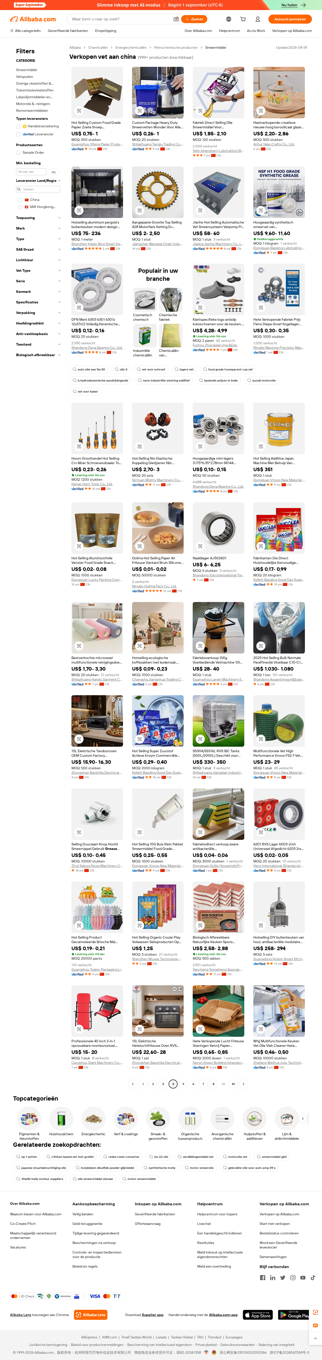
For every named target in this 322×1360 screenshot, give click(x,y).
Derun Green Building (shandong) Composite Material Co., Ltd (218, 1063)
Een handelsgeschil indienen (219, 1233)
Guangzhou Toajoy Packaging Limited (97, 969)
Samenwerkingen (273, 1257)
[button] (176, 19)
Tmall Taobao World (136, 1337)
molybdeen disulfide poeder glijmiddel (107, 1168)
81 (233, 1084)
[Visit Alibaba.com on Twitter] (283, 1278)
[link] (315, 1312)
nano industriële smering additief (166, 380)
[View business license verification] (206, 1352)
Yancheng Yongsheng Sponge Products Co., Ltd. (218, 969)
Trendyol (214, 1337)
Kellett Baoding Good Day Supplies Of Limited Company (279, 580)
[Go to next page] (243, 1084)
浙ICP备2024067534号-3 (289, 1352)
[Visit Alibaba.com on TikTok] (313, 1278)
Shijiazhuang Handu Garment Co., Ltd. (97, 679)
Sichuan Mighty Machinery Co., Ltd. (158, 480)
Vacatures (18, 1247)
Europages (234, 1337)
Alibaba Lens (20, 1315)
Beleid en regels (85, 1266)
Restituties (205, 1243)
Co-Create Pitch (23, 1224)
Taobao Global (182, 1337)
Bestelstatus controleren (279, 1233)
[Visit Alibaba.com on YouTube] (303, 1278)
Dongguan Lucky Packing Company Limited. (97, 580)
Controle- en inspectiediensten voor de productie (97, 1254)
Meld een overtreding (214, 1266)
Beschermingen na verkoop (94, 1243)
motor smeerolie (202, 1168)
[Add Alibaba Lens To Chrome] (90, 1315)
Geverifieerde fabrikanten (155, 1214)
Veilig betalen (82, 1214)
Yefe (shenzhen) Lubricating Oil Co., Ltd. (218, 151)
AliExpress (89, 1337)
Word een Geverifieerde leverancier (278, 1245)
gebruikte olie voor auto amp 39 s (251, 1168)
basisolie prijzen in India (221, 380)
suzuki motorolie (264, 380)
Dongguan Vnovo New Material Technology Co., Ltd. (279, 480)
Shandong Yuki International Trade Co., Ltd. (218, 575)
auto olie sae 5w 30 (91, 369)
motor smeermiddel (142, 1179)
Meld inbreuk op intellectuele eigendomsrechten (220, 1254)
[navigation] (38, 566)
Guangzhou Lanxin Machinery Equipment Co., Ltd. (218, 679)
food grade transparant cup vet (230, 369)
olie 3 (123, 369)
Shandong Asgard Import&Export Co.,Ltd (279, 679)
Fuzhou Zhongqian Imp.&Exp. (215, 345)
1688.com (109, 1337)
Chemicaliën (98, 47)
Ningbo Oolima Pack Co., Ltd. (154, 586)
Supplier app (153, 1315)
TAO (200, 1337)
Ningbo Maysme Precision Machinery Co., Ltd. (279, 348)
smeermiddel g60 (274, 1157)
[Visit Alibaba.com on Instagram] (293, 1278)
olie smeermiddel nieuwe (95, 1179)
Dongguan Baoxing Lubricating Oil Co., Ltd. (279, 248)
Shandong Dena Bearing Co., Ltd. (97, 348)
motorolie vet (237, 1157)
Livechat (204, 1224)
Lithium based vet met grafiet (73, 1157)
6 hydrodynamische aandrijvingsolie (103, 380)
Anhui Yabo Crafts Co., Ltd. (274, 144)
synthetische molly (162, 1168)
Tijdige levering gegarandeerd (95, 1233)
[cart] (244, 20)
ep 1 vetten (29, 1157)
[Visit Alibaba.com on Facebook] (263, 1278)
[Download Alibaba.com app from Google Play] (295, 1315)
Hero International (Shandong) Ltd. (279, 866)
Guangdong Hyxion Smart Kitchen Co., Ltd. (279, 959)
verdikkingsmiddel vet (198, 1157)
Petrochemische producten (176, 47)
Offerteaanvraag (147, 1224)
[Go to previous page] (132, 1084)
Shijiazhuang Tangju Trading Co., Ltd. (158, 144)
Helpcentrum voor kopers (217, 1214)
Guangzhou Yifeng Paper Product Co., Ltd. (97, 144)
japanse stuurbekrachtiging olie (43, 1168)
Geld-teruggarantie (87, 1224)
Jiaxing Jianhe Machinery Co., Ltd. (218, 244)
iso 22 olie (161, 1157)
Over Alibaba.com (24, 1204)
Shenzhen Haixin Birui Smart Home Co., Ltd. (97, 244)
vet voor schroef (153, 369)
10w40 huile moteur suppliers (42, 1179)
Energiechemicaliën (131, 47)
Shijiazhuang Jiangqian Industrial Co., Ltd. (218, 773)
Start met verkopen (275, 1224)
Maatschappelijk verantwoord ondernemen (33, 1235)
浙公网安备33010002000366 (243, 1352)
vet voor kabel (88, 391)
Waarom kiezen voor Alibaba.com (35, 1214)
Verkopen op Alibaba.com (279, 1214)
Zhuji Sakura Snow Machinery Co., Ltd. (97, 866)
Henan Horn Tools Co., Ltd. (92, 484)
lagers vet (187, 369)
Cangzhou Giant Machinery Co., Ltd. (97, 1063)
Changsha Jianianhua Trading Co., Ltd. (158, 679)
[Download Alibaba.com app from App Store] (258, 1315)
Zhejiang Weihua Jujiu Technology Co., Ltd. (279, 1063)
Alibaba (75, 47)
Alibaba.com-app (223, 1315)
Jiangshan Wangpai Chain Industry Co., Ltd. (158, 244)
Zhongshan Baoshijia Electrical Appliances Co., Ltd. (97, 773)
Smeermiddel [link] (215, 47)
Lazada (161, 1337)
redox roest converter (124, 1157)
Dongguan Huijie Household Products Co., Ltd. (218, 866)
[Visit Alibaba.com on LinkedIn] (273, 1278)
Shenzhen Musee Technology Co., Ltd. (158, 959)
